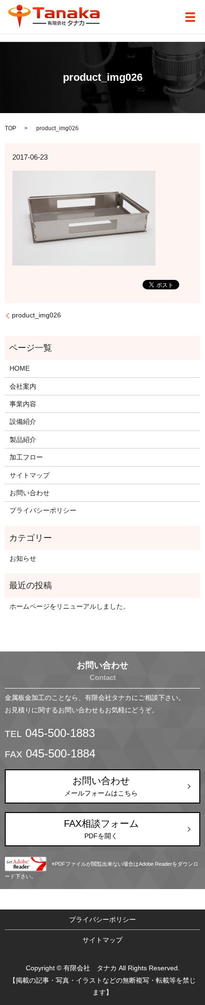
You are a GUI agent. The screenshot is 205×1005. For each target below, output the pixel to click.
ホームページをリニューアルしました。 (70, 606)
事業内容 (23, 404)
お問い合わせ (30, 493)
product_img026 (36, 315)
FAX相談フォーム (101, 829)
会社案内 (23, 386)
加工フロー (26, 457)
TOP (10, 128)
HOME (20, 368)
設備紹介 (23, 421)
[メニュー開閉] (190, 17)
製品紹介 (23, 439)
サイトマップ (30, 475)
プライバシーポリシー (43, 510)
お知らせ (23, 558)
